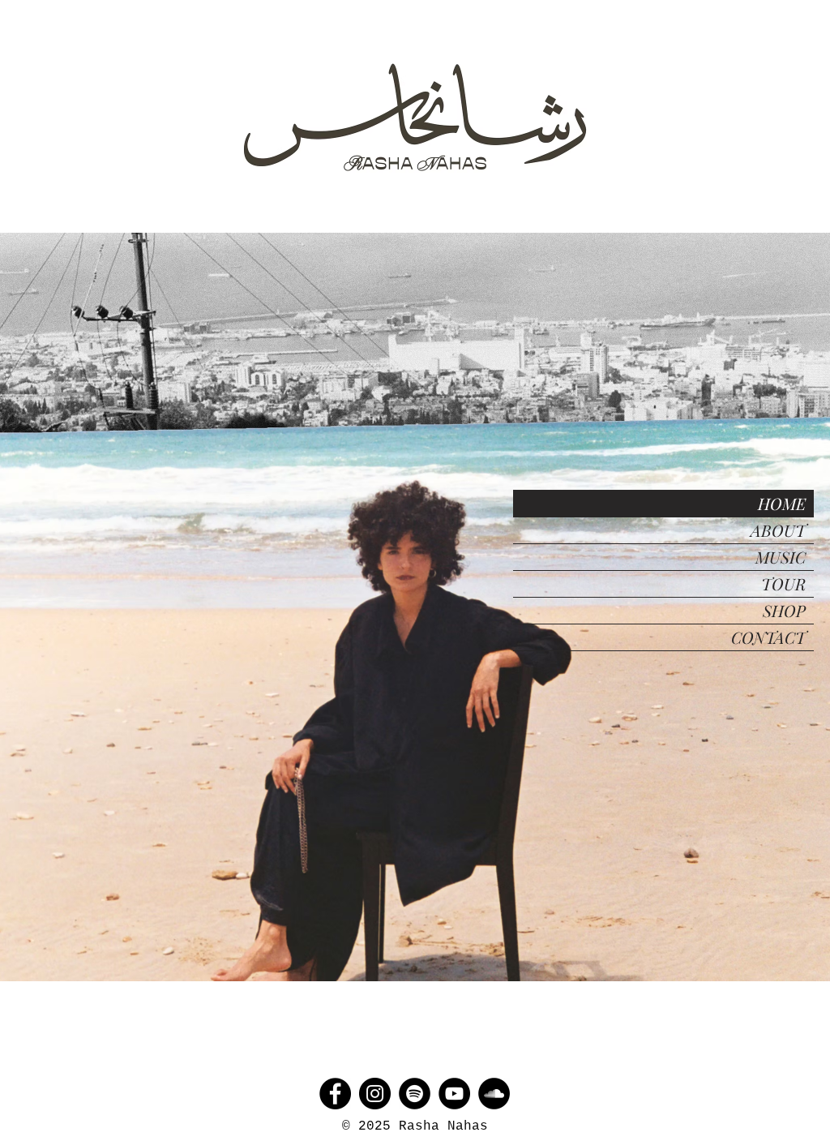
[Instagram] (375, 1093)
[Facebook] (335, 1093)
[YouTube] (454, 1093)
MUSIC (780, 557)
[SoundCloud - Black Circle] (494, 1093)
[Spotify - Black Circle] (414, 1093)
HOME (782, 503)
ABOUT (778, 530)
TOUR (783, 583)
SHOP (784, 610)
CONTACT (768, 637)
